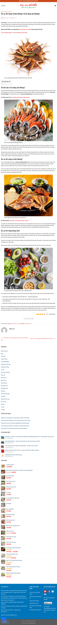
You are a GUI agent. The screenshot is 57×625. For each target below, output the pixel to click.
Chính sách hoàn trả (34, 603)
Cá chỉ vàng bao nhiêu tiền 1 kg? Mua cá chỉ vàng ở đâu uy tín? (15, 425)
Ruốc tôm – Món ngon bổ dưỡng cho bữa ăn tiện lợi (42, 338)
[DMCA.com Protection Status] (48, 603)
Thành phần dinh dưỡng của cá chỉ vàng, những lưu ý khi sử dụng (15, 420)
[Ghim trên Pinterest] (32, 319)
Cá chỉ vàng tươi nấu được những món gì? (20, 97)
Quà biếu (3, 396)
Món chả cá (3, 380)
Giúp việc (3, 375)
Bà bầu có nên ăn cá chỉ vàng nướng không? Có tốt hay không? (15, 423)
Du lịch (2, 369)
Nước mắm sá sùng (5, 393)
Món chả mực (4, 383)
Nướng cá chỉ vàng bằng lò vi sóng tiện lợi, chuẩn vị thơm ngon (15, 417)
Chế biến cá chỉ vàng (7, 11)
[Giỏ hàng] (55, 5)
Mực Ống (3, 391)
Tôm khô (3, 409)
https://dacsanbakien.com (11, 615)
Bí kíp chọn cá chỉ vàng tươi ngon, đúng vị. (19, 220)
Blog (2, 11)
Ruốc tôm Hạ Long (5, 399)
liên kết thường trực (27, 323)
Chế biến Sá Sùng (5, 367)
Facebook (5, 622)
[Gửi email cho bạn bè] (30, 319)
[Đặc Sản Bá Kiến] (28, 5)
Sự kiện (2, 404)
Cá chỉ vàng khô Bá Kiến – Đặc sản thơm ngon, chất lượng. (14, 32)
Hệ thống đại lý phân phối (35, 609)
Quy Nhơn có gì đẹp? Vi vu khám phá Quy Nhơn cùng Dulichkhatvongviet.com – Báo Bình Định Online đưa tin (29, 436)
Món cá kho (3, 377)
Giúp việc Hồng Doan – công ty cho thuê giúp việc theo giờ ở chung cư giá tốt (22, 441)
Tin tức (2, 407)
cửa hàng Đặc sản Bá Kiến (25, 29)
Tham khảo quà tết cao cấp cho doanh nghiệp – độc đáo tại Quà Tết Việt (21, 445)
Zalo (4, 618)
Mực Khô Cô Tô (4, 385)
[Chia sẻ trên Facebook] (25, 319)
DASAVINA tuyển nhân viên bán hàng (13, 454)
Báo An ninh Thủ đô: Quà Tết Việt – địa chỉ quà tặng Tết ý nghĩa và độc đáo (22, 450)
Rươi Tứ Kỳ (3, 401)
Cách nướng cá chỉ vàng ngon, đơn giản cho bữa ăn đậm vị (14, 428)
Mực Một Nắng (4, 388)
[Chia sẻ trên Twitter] (27, 319)
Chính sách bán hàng (34, 600)
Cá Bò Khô (3, 356)
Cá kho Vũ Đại (4, 359)
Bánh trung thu (4, 351)
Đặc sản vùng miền (5, 372)
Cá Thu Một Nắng (5, 361)
